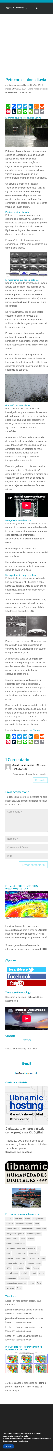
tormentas (10, 1288)
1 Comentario (25, 93)
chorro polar (41, 1229)
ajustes (24, 1441)
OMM (28, 1268)
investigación (34, 1253)
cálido (15, 1239)
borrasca (10, 1224)
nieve (38, 1263)
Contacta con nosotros (18, 1152)
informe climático (19, 1253)
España (31, 1239)
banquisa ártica (39, 1219)
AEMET (9, 1219)
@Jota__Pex (30, 1048)
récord (33, 1273)
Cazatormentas (16, 85)
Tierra (39, 1283)
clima (9, 1239)
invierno (10, 1258)
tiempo (31, 1283)
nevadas (30, 1263)
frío (39, 1248)
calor (37, 1224)
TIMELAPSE (33, 997)
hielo (8, 1253)
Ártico (19, 1288)
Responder (40, 780)
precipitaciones (12, 1273)
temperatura (11, 1278)
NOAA (9, 1268)
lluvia (18, 1258)
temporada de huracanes (16, 1283)
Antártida (18, 1219)
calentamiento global (24, 1224)
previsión (24, 1273)
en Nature (35, 730)
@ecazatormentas (14, 1048)
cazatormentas (27, 1229)
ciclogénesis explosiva (15, 1234)
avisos (27, 1219)
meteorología (12, 1263)
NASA (22, 1263)
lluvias (24, 1258)
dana (23, 1239)
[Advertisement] (26, 49)
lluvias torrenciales (37, 1258)
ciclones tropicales (34, 1234)
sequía (41, 1273)
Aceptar (9, 1446)
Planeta (36, 1268)
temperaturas (24, 1278)
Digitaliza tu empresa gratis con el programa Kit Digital (24, 1130)
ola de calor (18, 1268)
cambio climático (13, 1229)
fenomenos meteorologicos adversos (21, 1248)
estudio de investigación (16, 1244)
